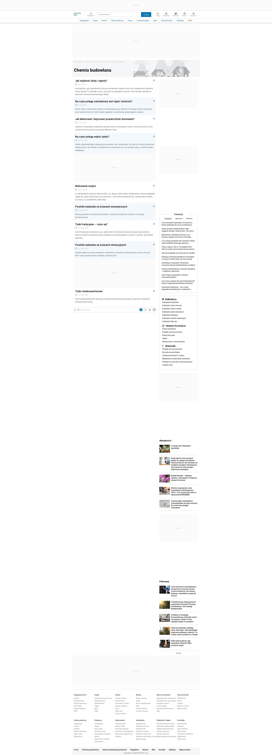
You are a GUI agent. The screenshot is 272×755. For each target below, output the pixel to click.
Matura (97, 736)
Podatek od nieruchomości (172, 332)
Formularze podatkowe (185, 734)
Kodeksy (118, 736)
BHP (96, 708)
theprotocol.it (181, 736)
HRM (96, 711)
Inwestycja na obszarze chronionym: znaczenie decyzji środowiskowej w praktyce (178, 264)
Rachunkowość (79, 701)
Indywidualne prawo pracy (103, 698)
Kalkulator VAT (141, 729)
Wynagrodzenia (100, 701)
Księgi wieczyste (168, 335)
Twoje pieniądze (143, 20)
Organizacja (78, 723)
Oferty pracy (181, 739)
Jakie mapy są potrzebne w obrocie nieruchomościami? (175, 276)
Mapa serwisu (184, 750)
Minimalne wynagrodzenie (165, 726)
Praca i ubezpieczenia (143, 703)
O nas (76, 750)
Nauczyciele (99, 729)
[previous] (141, 309)
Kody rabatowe (182, 729)
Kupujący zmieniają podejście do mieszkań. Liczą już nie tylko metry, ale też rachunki (178, 258)
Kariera (145, 750)
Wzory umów (181, 731)
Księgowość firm (80, 695)
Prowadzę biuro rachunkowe (166, 701)
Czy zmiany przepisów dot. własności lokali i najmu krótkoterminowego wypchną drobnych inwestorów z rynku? (178, 242)
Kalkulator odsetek (142, 731)
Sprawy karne (120, 701)
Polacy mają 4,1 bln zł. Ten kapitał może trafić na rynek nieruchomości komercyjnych (178, 248)
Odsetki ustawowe (163, 734)
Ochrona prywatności (90, 750)
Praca (117, 708)
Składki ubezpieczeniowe (165, 729)
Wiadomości (181, 698)
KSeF (190, 20)
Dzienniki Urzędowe (122, 729)
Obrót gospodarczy (80, 703)
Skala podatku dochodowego (166, 736)
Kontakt (162, 750)
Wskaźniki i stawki (164, 720)
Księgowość (84, 20)
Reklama (172, 750)
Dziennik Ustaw (120, 723)
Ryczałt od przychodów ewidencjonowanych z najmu (173, 353)
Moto (155, 20)
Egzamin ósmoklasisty (102, 739)
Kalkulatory (170, 299)
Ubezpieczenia (99, 703)
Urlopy (97, 706)
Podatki (76, 698)
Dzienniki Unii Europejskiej (124, 731)
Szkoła (97, 726)
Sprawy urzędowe (121, 706)
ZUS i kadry (78, 706)
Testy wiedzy (99, 741)
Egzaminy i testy (100, 731)
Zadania (76, 729)
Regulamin (134, 750)
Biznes (104, 20)
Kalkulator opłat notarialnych (173, 312)
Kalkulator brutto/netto (170, 302)
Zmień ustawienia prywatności (115, 750)
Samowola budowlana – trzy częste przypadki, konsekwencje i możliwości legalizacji (176, 288)
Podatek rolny (167, 365)
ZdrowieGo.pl (181, 723)
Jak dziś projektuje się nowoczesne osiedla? (178, 253)
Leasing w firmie (141, 708)
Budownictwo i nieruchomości (173, 342)
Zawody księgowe (80, 708)
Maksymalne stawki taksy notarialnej (176, 359)
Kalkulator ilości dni (169, 321)
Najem (164, 338)
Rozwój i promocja (80, 731)
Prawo (130, 20)
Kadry (95, 20)
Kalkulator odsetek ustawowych (174, 318)
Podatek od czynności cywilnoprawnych (177, 362)
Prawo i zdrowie (120, 713)
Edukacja (180, 20)
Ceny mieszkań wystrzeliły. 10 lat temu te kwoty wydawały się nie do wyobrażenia (177, 224)
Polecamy (164, 581)
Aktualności (165, 440)
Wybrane (189, 218)
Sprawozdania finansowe (165, 708)
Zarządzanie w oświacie (103, 734)
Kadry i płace (78, 734)
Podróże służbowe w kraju (165, 723)
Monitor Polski (120, 726)
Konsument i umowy (122, 703)
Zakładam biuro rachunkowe (166, 698)
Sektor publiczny (117, 20)
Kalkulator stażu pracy (143, 734)
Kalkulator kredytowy (170, 315)
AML (158, 711)
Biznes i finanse (141, 698)
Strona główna (79, 62)
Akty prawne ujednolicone (123, 734)
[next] (154, 309)
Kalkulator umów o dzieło (171, 309)
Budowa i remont (183, 706)
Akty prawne (120, 720)
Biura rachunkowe (163, 695)
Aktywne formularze (176, 325)
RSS (153, 750)
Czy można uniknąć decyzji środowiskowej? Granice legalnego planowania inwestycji (178, 282)
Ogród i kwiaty (182, 708)
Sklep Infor (119, 711)
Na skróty (181, 720)
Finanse (180, 703)
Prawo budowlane (169, 329)
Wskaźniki (170, 345)
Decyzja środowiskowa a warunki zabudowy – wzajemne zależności (178, 270)
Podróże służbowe (163, 731)
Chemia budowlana (117, 62)
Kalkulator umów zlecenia (172, 305)
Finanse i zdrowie (142, 711)
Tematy (100, 62)
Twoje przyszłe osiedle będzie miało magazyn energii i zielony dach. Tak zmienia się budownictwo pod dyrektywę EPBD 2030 (178, 230)
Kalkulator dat (140, 723)
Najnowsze (179, 218)
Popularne (168, 218)
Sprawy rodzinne (121, 698)
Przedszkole (99, 723)
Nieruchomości (167, 20)
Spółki (138, 701)
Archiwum (180, 726)
